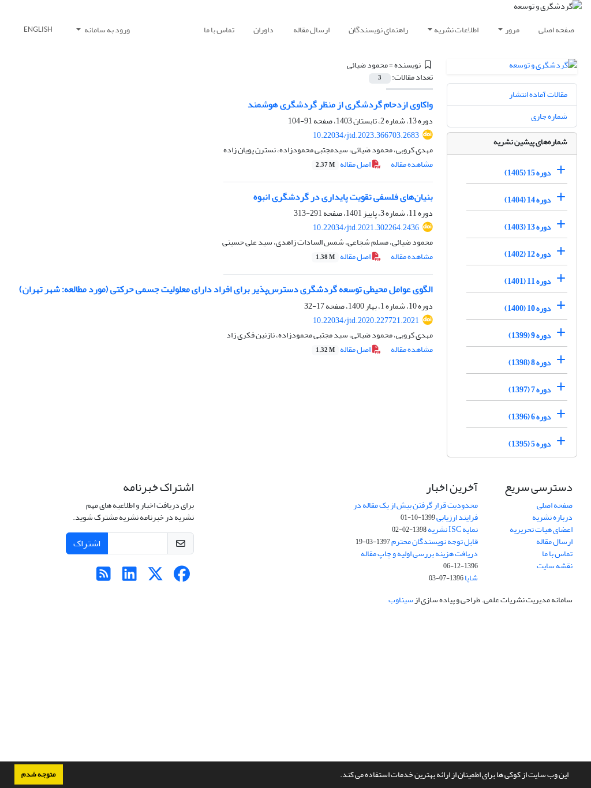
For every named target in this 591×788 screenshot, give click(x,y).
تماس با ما (219, 29)
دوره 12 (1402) (527, 254)
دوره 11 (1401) (527, 281)
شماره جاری (549, 116)
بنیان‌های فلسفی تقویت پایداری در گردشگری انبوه (343, 196)
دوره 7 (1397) (529, 389)
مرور (512, 29)
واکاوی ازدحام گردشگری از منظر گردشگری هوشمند (340, 104)
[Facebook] (181, 577)
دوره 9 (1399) (529, 335)
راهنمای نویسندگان (378, 29)
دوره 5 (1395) (529, 444)
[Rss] (103, 577)
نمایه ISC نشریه (453, 529)
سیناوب (400, 599)
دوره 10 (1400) (527, 308)
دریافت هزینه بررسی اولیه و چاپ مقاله (419, 553)
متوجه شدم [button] (38, 774)
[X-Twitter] (155, 577)
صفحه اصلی (556, 29)
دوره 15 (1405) (527, 173)
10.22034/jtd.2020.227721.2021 (366, 320)
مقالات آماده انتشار (538, 94)
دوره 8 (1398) (529, 362)
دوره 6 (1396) (529, 417)
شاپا (471, 578)
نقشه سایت (555, 565)
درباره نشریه (552, 517)
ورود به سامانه (106, 29)
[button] (337, 776)
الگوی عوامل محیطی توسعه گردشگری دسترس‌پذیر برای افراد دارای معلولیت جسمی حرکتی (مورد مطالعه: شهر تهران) (226, 289)
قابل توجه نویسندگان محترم (434, 541)
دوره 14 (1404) (527, 200)
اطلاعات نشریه (456, 29)
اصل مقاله (344, 164)
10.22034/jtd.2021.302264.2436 (366, 227)
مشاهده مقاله (412, 164)
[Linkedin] (129, 577)
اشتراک (86, 543)
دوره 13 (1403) (527, 227)
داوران (263, 29)
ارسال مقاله (311, 29)
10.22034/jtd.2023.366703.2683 (366, 135)
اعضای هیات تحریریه (541, 529)
